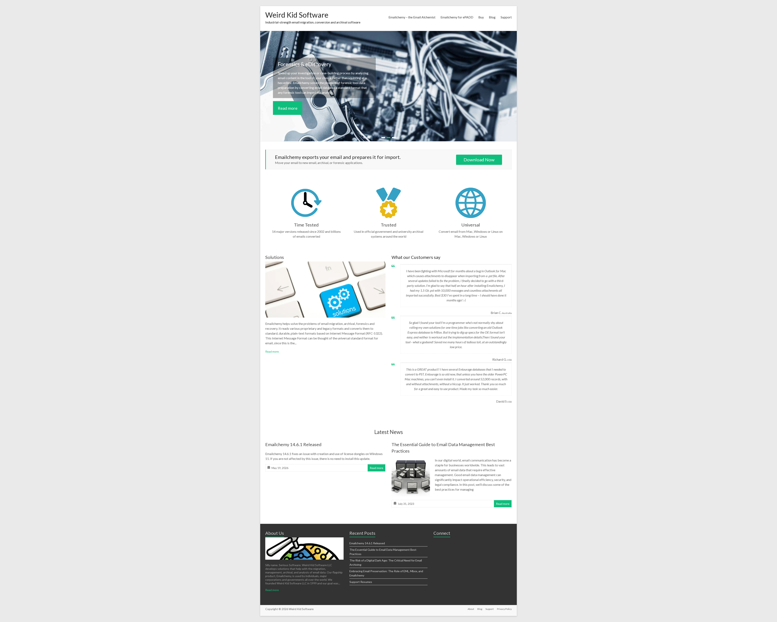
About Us (274, 533)
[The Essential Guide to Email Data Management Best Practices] (411, 461)
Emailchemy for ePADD (457, 17)
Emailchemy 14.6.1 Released (293, 444)
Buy (481, 17)
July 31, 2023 (406, 503)
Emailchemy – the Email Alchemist (411, 17)
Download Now (479, 159)
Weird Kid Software (296, 14)
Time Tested (306, 225)
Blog (492, 17)
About (471, 608)
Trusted (388, 225)
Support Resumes (360, 582)
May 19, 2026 (280, 468)
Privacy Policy (504, 608)
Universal (470, 225)
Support (506, 17)
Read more (287, 107)
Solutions (274, 257)
